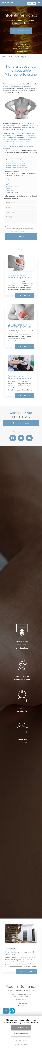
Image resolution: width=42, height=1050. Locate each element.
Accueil (4, 56)
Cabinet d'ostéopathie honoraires (16, 165)
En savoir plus (25, 295)
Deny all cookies (21, 1034)
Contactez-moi (21, 51)
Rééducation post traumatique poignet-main (20, 377)
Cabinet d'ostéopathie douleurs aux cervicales (19, 161)
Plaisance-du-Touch (12, 186)
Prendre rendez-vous (21, 31)
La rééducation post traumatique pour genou (19, 276)
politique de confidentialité (16, 231)
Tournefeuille (9, 190)
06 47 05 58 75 (21, 44)
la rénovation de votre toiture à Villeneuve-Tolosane (18, 146)
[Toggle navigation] (39, 3)
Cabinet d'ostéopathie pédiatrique (16, 167)
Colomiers (9, 181)
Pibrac (8, 184)
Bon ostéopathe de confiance (15, 160)
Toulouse (8, 188)
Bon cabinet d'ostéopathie (14, 158)
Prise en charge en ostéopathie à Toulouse (20, 953)
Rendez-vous (31, 3)
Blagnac (8, 179)
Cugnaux (9, 182)
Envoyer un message (21, 423)
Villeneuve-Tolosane (20, 56)
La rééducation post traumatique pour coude (19, 326)
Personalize (22, 1040)
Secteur (10, 56)
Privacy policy (21, 1045)
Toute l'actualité (26, 972)
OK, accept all (21, 1028)
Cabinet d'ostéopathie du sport (15, 163)
